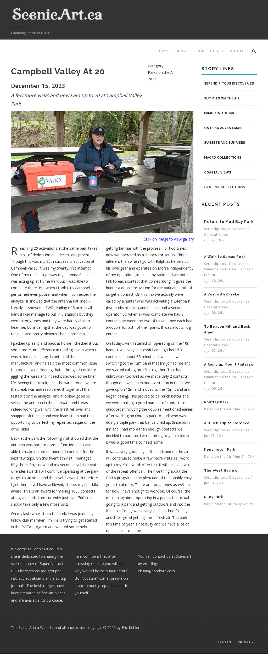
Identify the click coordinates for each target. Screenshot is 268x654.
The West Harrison (222, 470)
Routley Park (216, 402)
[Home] (57, 14)
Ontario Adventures (223, 128)
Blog (181, 51)
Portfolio (209, 51)
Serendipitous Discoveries (229, 83)
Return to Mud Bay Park (229, 222)
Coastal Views (217, 172)
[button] (102, 171)
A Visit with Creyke (222, 294)
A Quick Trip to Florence (227, 423)
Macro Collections (222, 157)
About (237, 51)
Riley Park (213, 497)
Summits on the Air (221, 98)
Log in (224, 642)
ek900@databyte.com (156, 570)
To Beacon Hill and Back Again (227, 329)
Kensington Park (219, 449)
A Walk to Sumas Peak (225, 257)
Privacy (246, 642)
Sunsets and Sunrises (224, 142)
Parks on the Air (219, 113)
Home (163, 51)
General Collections (224, 187)
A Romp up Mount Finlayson (230, 364)
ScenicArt (18, 27)
